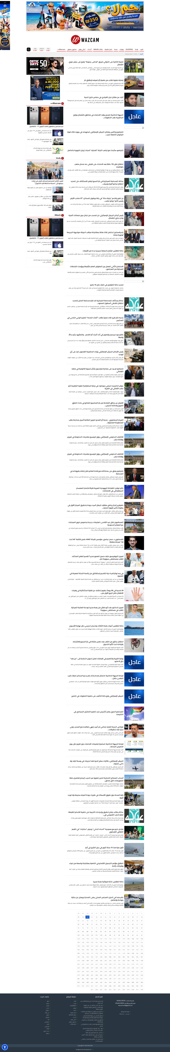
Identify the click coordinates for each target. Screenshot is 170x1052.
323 (110, 989)
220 (101, 964)
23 (110, 917)
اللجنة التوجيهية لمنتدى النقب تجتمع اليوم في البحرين (93, 1025)
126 (119, 942)
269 (83, 975)
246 (119, 971)
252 (92, 971)
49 (128, 924)
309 (105, 986)
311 (96, 986)
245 (123, 971)
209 (83, 960)
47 (137, 924)
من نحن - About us (125, 1014)
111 (119, 939)
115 (101, 939)
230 (123, 968)
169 (128, 953)
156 (119, 949)
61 (142, 928)
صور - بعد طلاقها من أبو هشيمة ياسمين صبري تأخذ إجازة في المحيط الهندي (94, 1029)
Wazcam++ (61, 49)
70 (101, 928)
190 (101, 957)
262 (114, 975)
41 (96, 920)
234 (105, 968)
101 (96, 935)
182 (137, 957)
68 (110, 928)
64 (128, 928)
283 (87, 978)
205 (101, 960)
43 (87, 920)
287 (137, 982)
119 (83, 939)
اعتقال (48, 1010)
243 (133, 971)
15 (78, 913)
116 (96, 939)
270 (78, 975)
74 (83, 928)
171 (119, 953)
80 (123, 931)
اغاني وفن (82, 49)
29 (83, 917)
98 (110, 935)
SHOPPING (129, 49)
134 (83, 942)
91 (142, 935)
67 (114, 928)
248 (110, 971)
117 (92, 939)
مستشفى (47, 1022)
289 (128, 982)
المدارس (48, 1026)
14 (83, 913)
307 (114, 986)
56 (96, 924)
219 (105, 964)
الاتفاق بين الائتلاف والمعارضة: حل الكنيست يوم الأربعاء (93, 1021)
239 (83, 968)
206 (96, 960)
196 (142, 960)
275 (123, 978)
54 (105, 924)
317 (137, 989)
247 (114, 971)
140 (123, 946)
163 (87, 949)
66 (119, 928)
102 (92, 935)
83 (110, 931)
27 (92, 917)
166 (142, 953)
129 (105, 942)
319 (128, 989)
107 (137, 939)
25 (101, 917)
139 (128, 946)
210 (78, 960)
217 (114, 964)
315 (78, 986)
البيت (141, 49)
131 (96, 942)
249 (105, 971)
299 (83, 982)
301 (142, 986)
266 (96, 975)
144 (105, 946)
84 (105, 931)
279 (105, 978)
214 (128, 964)
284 (83, 978)
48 (133, 924)
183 (133, 957)
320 (123, 989)
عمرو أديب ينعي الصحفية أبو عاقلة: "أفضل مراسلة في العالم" (93, 1036)
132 (92, 942)
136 (142, 946)
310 (101, 986)
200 (123, 960)
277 (114, 978)
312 (92, 986)
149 (83, 946)
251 (96, 971)
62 (137, 928)
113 (110, 939)
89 (83, 931)
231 (119, 968)
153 (133, 949)
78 (133, 931)
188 (110, 957)
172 (114, 953)
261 (119, 975)
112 (114, 939)
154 (128, 949)
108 (133, 939)
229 (128, 968)
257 (137, 975)
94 (128, 935)
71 (96, 928)
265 (101, 975)
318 (133, 989)
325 (101, 989)
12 (92, 913)
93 (133, 935)
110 (123, 939)
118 (87, 939)
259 (128, 975)
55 (101, 924)
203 (110, 960)
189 (105, 957)
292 (114, 982)
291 (119, 982)
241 (142, 971)
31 (142, 920)
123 (133, 942)
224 (83, 964)
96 (119, 935)
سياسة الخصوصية (126, 1012)
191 (96, 957)
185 (123, 957)
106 (142, 939)
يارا (49, 1019)
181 (142, 957)
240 (78, 968)
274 (128, 978)
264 (105, 975)
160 (101, 949)
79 (128, 931)
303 (133, 986)
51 (119, 924)
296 (96, 982)
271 (142, 978)
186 (119, 957)
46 (142, 924)
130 (101, 942)
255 (78, 971)
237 (92, 968)
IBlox (92, 1049)
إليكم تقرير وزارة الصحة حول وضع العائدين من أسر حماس (92, 1002)
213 (133, 964)
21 (119, 917)
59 (83, 924)
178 (87, 953)
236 (96, 968)
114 (105, 939)
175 (101, 953)
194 (83, 957)
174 (105, 953)
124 (128, 942)
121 (142, 942)
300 (78, 982)
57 (92, 924)
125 (123, 942)
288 (133, 982)
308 (110, 986)
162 (92, 949)
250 (101, 971)
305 (123, 986)
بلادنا (136, 49)
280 (101, 978)
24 (105, 917)
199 (128, 960)
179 (83, 953)
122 (137, 942)
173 (110, 953)
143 (110, 946)
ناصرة (48, 1003)
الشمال (48, 1017)
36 (119, 920)
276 (119, 978)
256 (142, 975)
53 (110, 924)
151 (142, 949)
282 (92, 978)
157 (114, 949)
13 (87, 913)
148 (87, 946)
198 (133, 960)
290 (123, 982)
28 (87, 917)
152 (137, 949)
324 (105, 989)
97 (114, 935)
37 (114, 920)
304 (128, 986)
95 (123, 935)
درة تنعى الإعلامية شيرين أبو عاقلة (95, 1032)
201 (119, 960)
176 (96, 953)
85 (101, 931)
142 (114, 946)
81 (119, 931)
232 (114, 968)
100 (101, 935)
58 (87, 924)
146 (96, 946)
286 (142, 982)
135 (78, 942)
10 (101, 913)
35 (123, 920)
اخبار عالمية (108, 49)
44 (83, 920)
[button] (5, 1047)
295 (101, 982)
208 (87, 960)
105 (78, 935)
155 (123, 949)
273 (133, 978)
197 (137, 960)
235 (101, 968)
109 (128, 939)
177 (92, 953)
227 (137, 968)
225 (78, 964)
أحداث (89, 49)
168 (133, 953)
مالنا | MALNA (98, 49)
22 (114, 917)
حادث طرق (47, 1031)
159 (105, 949)
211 (142, 964)
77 (137, 931)
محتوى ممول (71, 49)
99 (105, 935)
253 (87, 971)
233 (110, 968)
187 (114, 957)
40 (101, 920)
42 (92, 920)
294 (105, 982)
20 (123, 917)
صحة (115, 49)
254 (83, 971)
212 (137, 964)
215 (123, 964)
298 (87, 982)
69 (105, 928)
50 (123, 924)
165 (78, 949)
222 (92, 964)
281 (96, 978)
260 (123, 975)
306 (119, 986)
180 (78, 953)
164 (83, 949)
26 (96, 917)
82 (114, 931)
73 (87, 928)
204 (105, 960)
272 (137, 978)
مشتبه (48, 1033)
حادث (48, 1008)
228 (133, 968)
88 (87, 931)
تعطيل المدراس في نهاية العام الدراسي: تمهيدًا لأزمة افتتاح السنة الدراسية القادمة (94, 1017)
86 (96, 931)
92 (137, 935)
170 (123, 953)
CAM (48, 1029)
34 (128, 920)
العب (49, 1024)
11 (96, 913)
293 (110, 982)
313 (87, 986)
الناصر (48, 1006)
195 (78, 957)
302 (137, 986)
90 (78, 931)
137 (137, 946)
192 (92, 957)
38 (110, 920)
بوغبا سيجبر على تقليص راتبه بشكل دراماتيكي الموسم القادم (93, 1040)
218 (110, 964)
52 (114, 924)
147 (92, 946)
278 (110, 978)
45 (78, 920)
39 (105, 920)
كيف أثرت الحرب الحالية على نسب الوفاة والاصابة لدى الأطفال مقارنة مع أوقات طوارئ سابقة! (94, 1007)
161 (96, 949)
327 (92, 989)
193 (87, 957)
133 (87, 942)
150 (78, 946)
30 (78, 917)
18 (133, 917)
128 (110, 942)
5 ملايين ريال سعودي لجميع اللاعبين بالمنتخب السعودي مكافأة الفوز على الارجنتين (93, 1012)
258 (133, 975)
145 (101, 946)
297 (92, 982)
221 (96, 964)
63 (133, 928)
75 (78, 928)
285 (78, 978)
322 (114, 989)
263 (110, 975)
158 (110, 949)
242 (137, 971)
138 (133, 946)
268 (87, 975)
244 (128, 971)
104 (83, 935)
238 (87, 968)
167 (137, 953)
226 (142, 968)
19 (128, 917)
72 (92, 928)
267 (92, 975)
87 (92, 931)
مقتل (48, 1015)
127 (114, 942)
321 (119, 989)
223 (87, 964)
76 (142, 931)
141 (119, 946)
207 (92, 960)
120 (78, 939)
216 (119, 964)
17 (137, 917)
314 (83, 986)
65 (123, 928)
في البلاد (48, 1013)
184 (128, 957)
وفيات (122, 49)
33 (133, 920)
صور (49, 1001)
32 (137, 920)
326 (96, 989)
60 (78, 924)
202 (114, 960)
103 (87, 935)
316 (142, 989)
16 (142, 917)
